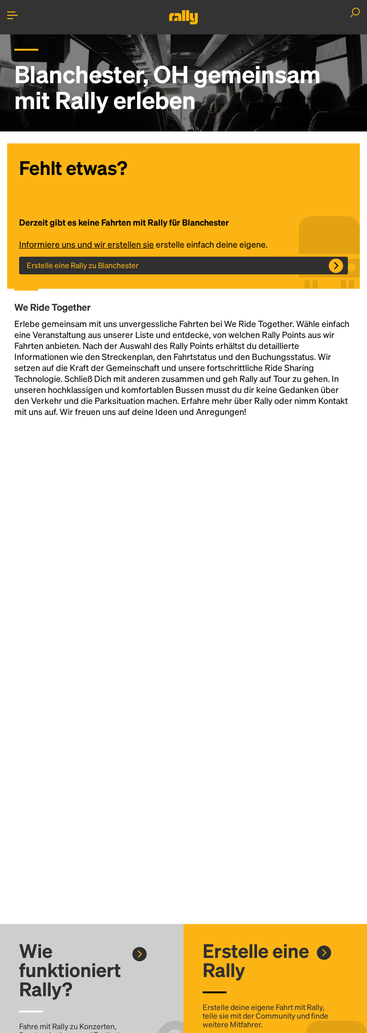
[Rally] (183, 17)
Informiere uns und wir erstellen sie (86, 244)
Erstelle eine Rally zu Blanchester (83, 265)
